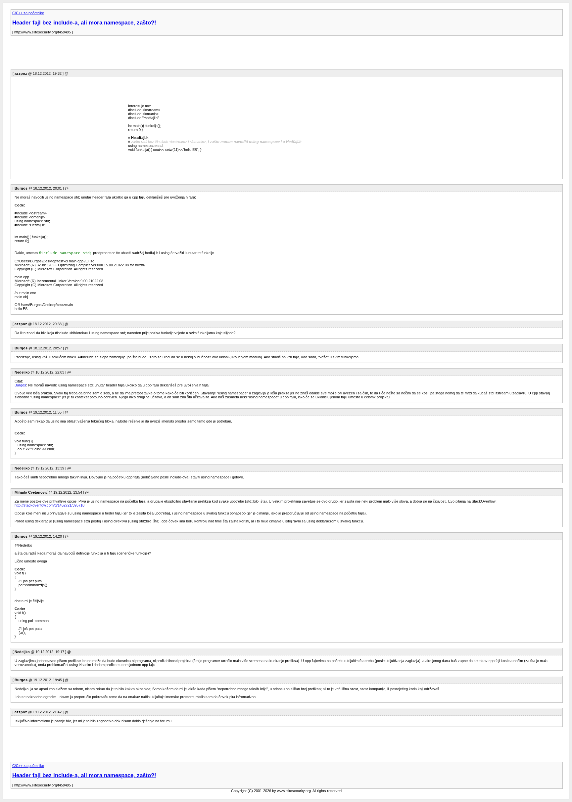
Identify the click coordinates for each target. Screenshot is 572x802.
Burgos (20, 385)
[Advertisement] (131, 54)
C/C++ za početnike (28, 13)
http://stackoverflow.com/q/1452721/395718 (49, 505)
